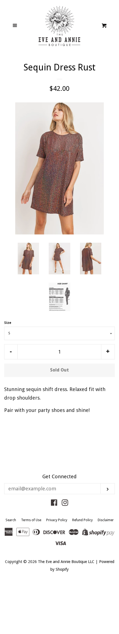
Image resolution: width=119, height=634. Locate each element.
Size (7, 323)
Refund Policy (82, 520)
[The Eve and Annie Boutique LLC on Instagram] (65, 503)
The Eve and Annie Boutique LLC (66, 561)
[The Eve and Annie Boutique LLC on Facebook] (54, 503)
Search (11, 520)
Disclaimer (106, 520)
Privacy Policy (56, 520)
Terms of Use (31, 520)
